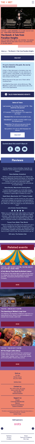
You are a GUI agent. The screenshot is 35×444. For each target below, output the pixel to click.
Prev (2, 428)
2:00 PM (18, 267)
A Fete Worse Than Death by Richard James (16, 271)
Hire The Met (17, 392)
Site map (26, 439)
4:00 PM (6, 268)
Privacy (9, 437)
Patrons (17, 403)
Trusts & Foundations (17, 404)
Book (17, 285)
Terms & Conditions (26, 437)
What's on (4, 51)
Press (26, 436)
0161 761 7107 (19, 390)
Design (15, 414)
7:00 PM (24, 267)
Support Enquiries (17, 406)
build (20, 414)
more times (15, 268)
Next (33, 428)
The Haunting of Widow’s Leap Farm (13, 311)
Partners (8, 436)
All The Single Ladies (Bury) (10, 351)
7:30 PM (18, 309)
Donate (17, 400)
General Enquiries (17, 393)
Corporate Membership (17, 401)
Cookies (9, 439)
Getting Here (17, 382)
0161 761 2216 (20, 388)
